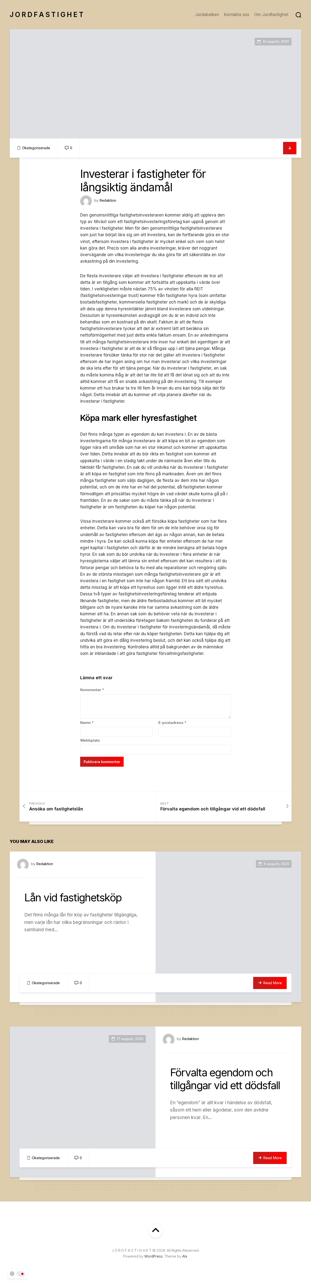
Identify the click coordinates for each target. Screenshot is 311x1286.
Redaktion (107, 200)
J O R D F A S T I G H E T (46, 14)
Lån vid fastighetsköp (72, 897)
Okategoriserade (36, 148)
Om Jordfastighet (271, 14)
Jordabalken (207, 14)
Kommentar (92, 689)
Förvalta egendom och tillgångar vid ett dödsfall (225, 1079)
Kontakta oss (236, 14)
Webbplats (90, 740)
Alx (184, 1256)
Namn (87, 722)
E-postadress (172, 722)
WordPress (153, 1256)
